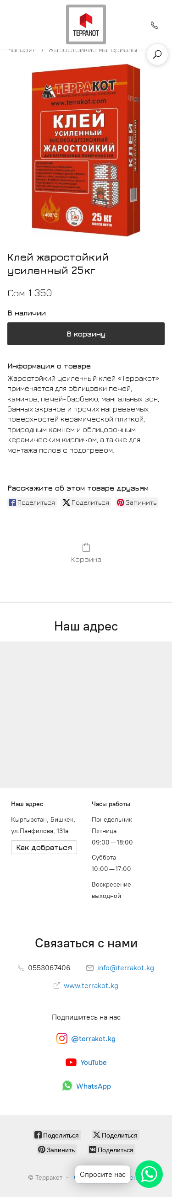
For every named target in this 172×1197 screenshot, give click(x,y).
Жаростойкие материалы (92, 49)
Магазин (22, 49)
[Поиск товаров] (157, 54)
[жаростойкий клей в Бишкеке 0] (86, 150)
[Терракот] (86, 24)
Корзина (86, 559)
